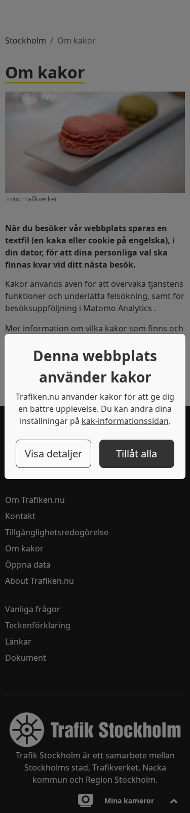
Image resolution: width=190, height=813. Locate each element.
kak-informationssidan (125, 420)
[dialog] (95, 406)
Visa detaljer (53, 453)
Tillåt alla (136, 453)
